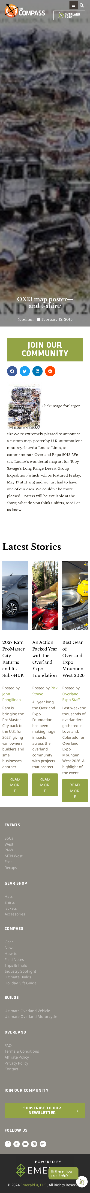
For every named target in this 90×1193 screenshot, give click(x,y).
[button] (73, 5)
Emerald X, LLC (34, 1184)
